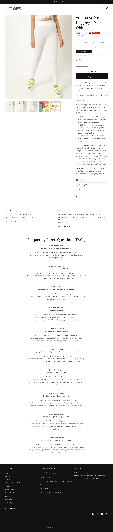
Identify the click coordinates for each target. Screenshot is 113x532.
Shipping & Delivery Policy (13, 483)
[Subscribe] (37, 514)
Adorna (53, 527)
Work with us (9, 499)
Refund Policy (63, 227)
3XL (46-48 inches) (85, 56)
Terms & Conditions (11, 493)
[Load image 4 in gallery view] (44, 106)
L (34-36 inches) (84, 47)
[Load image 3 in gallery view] (33, 106)
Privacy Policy (9, 489)
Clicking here (103, 174)
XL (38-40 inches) (100, 47)
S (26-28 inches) (84, 43)
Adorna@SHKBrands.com (48, 473)
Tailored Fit (100, 56)
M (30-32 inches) (99, 43)
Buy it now (92, 77)
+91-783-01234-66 (46, 477)
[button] (98, 8)
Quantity (78, 60)
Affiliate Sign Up (10, 503)
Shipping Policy (11, 221)
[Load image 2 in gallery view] (21, 106)
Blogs (6, 473)
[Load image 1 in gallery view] (10, 106)
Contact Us (8, 479)
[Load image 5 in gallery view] (55, 106)
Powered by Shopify (60, 527)
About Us (7, 476)
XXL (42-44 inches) (84, 51)
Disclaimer (8, 496)
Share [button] (80, 196)
